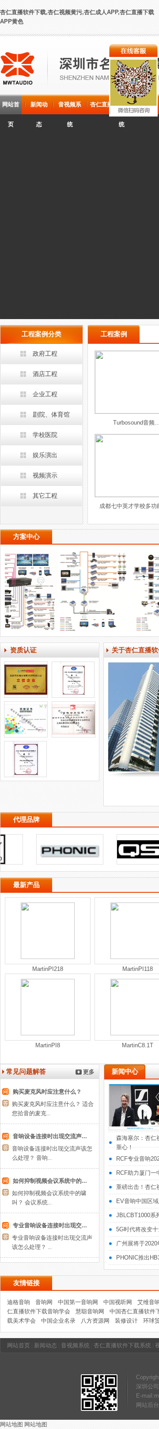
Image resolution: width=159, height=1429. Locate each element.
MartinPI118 (137, 969)
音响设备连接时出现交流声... (50, 1136)
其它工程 (45, 495)
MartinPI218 (47, 969)
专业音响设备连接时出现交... (50, 1225)
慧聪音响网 (90, 1311)
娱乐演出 (45, 455)
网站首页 (10, 107)
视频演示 (45, 475)
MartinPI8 (47, 1045)
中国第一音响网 (78, 1302)
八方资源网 (95, 1320)
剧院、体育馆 (51, 414)
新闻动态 (39, 107)
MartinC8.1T (137, 1045)
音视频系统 (69, 107)
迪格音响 (18, 1302)
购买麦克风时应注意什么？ (47, 1091)
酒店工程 (45, 373)
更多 (89, 1071)
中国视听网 (117, 1302)
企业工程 (45, 394)
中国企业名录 (58, 1320)
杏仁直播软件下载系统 (122, 1345)
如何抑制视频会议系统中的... (50, 1180)
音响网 (44, 1302)
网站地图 (11, 1424)
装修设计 (126, 1320)
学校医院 (45, 434)
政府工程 (45, 353)
